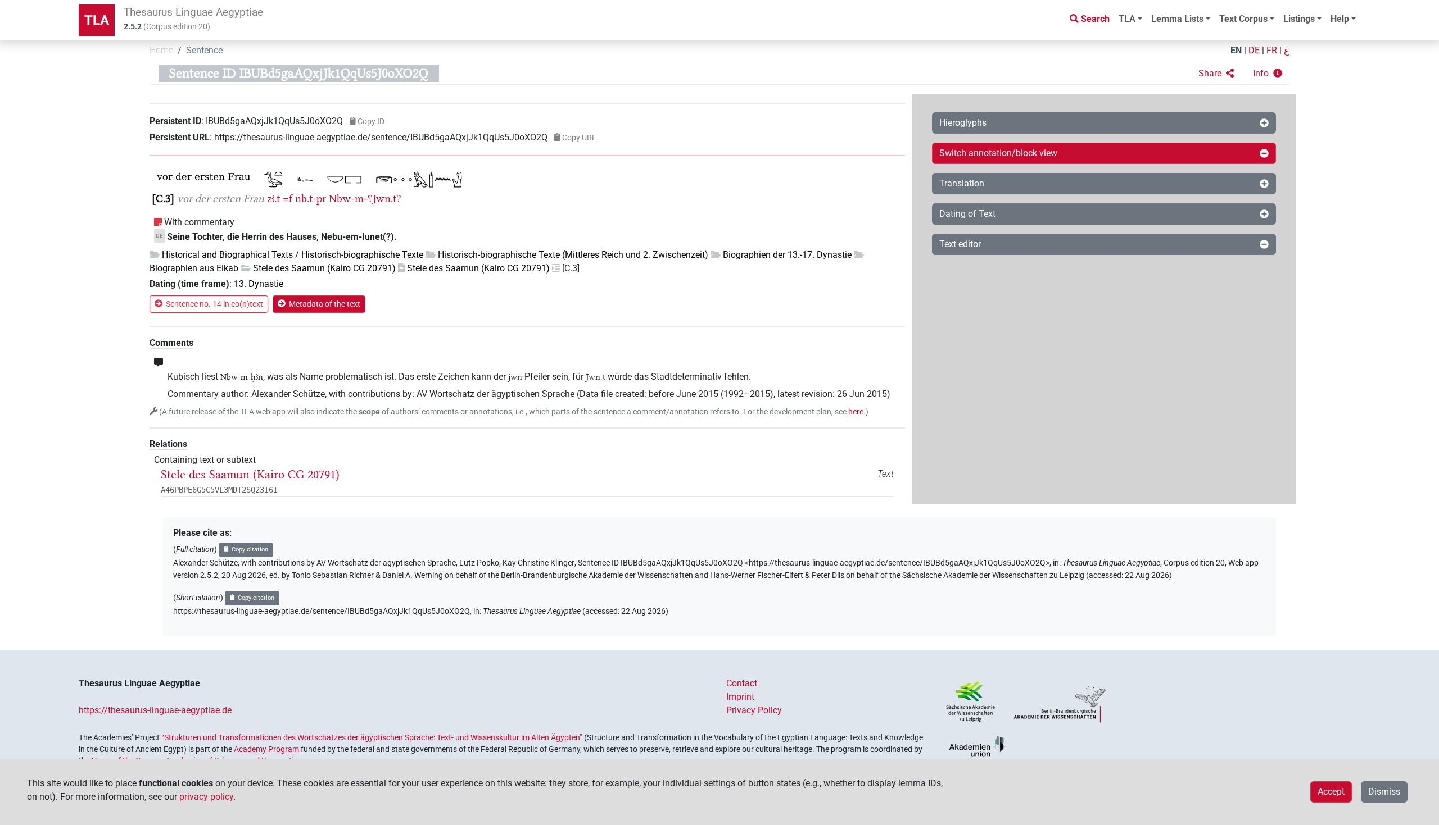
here (855, 412)
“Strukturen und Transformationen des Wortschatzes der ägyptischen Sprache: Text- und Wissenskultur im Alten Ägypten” (371, 737)
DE (1254, 50)
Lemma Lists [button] (1177, 18)
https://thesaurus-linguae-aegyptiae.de (155, 710)
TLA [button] (1127, 18)
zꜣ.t (273, 198)
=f (287, 198)
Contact (741, 683)
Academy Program (266, 749)
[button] (1216, 73)
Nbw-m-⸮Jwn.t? (365, 198)
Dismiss (1384, 791)
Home (161, 50)
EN (1236, 50)
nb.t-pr (310, 198)
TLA (96, 20)
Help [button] (1340, 18)
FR (1271, 50)
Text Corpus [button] (1243, 18)
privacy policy (206, 796)
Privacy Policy (754, 710)
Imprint (740, 696)
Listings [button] (1299, 18)
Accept (1331, 791)
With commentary (199, 222)
